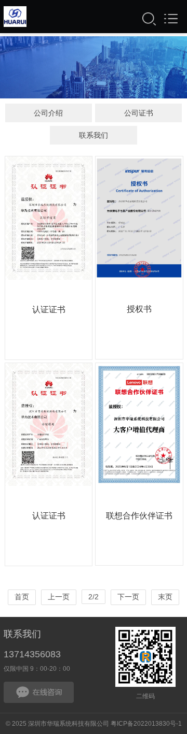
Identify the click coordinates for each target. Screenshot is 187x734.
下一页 (128, 597)
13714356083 (32, 654)
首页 (22, 597)
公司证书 (138, 113)
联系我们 (93, 135)
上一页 (59, 597)
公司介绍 (48, 113)
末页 (165, 597)
